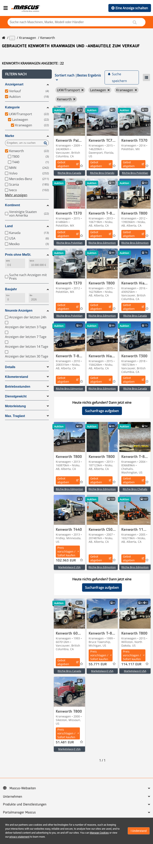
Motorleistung (15, 406)
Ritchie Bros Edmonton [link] (102, 243)
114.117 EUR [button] (131, 664)
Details (10, 367)
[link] (69, 121)
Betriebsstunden (17, 386)
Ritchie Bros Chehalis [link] (135, 489)
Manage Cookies (99, 832)
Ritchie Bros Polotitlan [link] (135, 173)
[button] (27, 74)
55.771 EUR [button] (98, 664)
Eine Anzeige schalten (132, 8)
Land (9, 226)
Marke (9, 136)
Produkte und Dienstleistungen (24, 804)
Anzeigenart (14, 84)
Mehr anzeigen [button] (16, 195)
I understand (139, 830)
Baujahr (11, 289)
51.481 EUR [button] (65, 742)
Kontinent (12, 205)
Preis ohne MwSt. (18, 254)
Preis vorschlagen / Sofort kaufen (66, 551)
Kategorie (12, 107)
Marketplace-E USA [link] (69, 567)
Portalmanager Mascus (19, 812)
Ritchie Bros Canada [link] (69, 173)
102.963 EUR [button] (66, 560)
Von (8, 295)
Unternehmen (12, 796)
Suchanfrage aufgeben (102, 411)
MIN (8, 261)
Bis (31, 295)
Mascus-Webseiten (23, 788)
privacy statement (19, 836)
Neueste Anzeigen (18, 310)
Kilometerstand (16, 376)
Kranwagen (27, 38)
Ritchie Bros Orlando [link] (102, 173)
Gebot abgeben (63, 164)
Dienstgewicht (15, 396)
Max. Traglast (15, 416)
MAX (32, 261)
